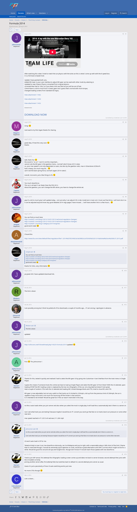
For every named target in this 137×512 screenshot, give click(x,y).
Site (123, 506)
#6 (126, 197)
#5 (126, 180)
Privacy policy (112, 506)
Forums (21, 13)
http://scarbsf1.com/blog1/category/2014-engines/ (42, 224)
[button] (36, 13)
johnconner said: (31, 429)
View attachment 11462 (32, 95)
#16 (125, 375)
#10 (125, 270)
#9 (126, 248)
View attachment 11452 (32, 103)
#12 (125, 304)
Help (119, 506)
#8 (126, 231)
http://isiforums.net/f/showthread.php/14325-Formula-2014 (45, 345)
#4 (126, 156)
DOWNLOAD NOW (35, 114)
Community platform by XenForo (68, 510)
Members (42, 13)
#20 (125, 475)
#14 (125, 341)
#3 (126, 139)
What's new (31, 13)
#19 (125, 454)
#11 (125, 287)
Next (17, 30)
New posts (12, 16)
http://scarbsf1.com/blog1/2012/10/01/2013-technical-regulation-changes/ (50, 219)
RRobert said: (30, 326)
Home (13, 13)
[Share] (123, 34)
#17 (125, 402)
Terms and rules (102, 506)
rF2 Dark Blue (15, 506)
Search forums (21, 16)
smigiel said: (29, 252)
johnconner (14, 26)
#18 (125, 425)
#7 (126, 214)
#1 (126, 34)
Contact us (93, 506)
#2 (126, 122)
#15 (125, 358)
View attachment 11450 (32, 99)
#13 (125, 322)
